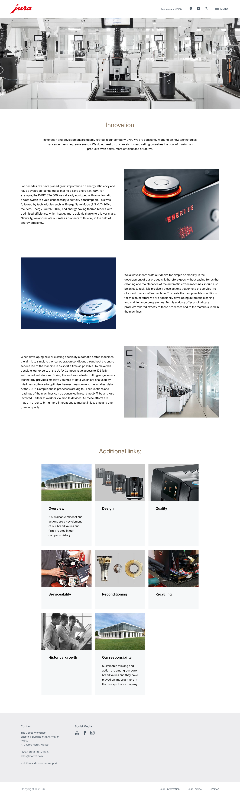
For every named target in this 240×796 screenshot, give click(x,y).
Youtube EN (77, 733)
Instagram (92, 733)
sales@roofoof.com (32, 755)
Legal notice (195, 788)
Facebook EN (85, 733)
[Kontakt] (198, 9)
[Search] (206, 9)
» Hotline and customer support (39, 763)
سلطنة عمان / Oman (171, 8)
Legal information (170, 788)
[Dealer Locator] (191, 9)
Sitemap (214, 788)
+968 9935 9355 (38, 751)
